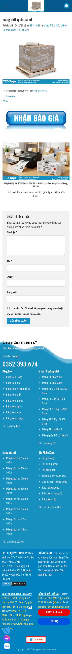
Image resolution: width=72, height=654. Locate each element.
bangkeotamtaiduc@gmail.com (53, 606)
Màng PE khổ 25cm (52, 377)
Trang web (12, 292)
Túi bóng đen (48, 469)
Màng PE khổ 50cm (52, 382)
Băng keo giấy (13, 394)
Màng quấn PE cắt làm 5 (55, 435)
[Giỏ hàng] (66, 6)
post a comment (40, 91)
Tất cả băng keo (11, 426)
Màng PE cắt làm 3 (52, 429)
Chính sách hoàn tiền (48, 570)
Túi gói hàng (48, 458)
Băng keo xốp (49, 499)
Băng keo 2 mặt (14, 400)
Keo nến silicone (50, 487)
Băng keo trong (14, 377)
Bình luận (12, 232)
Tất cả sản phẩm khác (50, 507)
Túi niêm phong (50, 464)
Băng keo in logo (14, 418)
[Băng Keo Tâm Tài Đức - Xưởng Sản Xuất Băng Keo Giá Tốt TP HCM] (36, 6)
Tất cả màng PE (47, 443)
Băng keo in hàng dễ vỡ (18, 388)
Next (7, 100)
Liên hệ (54, 621)
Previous (9, 96)
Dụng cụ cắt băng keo (54, 476)
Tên (9, 261)
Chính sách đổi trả (57, 566)
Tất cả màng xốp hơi (13, 541)
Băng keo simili (14, 406)
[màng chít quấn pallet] (36, 59)
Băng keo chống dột (52, 493)
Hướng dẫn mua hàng (52, 557)
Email (10, 277)
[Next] (68, 171)
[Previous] (3, 171)
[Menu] (5, 6)
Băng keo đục (13, 382)
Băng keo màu (13, 412)
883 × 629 (35, 25)
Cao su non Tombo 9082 (54, 481)
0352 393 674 (54, 612)
